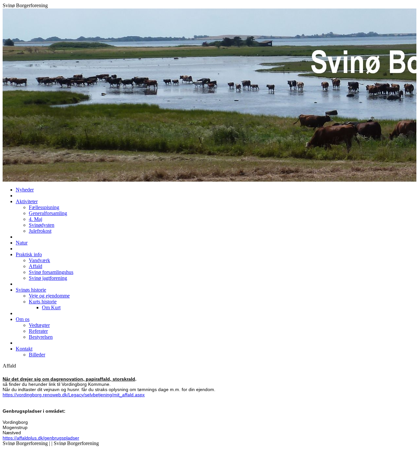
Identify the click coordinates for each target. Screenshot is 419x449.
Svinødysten (41, 225)
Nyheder (25, 189)
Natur (21, 242)
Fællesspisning (44, 207)
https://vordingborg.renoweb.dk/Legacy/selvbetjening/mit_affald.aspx (74, 394)
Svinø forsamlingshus (51, 272)
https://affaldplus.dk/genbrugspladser (41, 437)
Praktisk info (29, 254)
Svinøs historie (31, 290)
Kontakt (24, 348)
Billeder (37, 354)
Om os (22, 319)
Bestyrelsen (41, 337)
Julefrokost (40, 231)
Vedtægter (39, 325)
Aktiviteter (27, 201)
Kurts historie (43, 301)
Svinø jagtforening (48, 278)
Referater (38, 331)
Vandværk (39, 260)
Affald (35, 266)
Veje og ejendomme (49, 295)
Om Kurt (51, 307)
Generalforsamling (48, 213)
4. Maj (35, 219)
